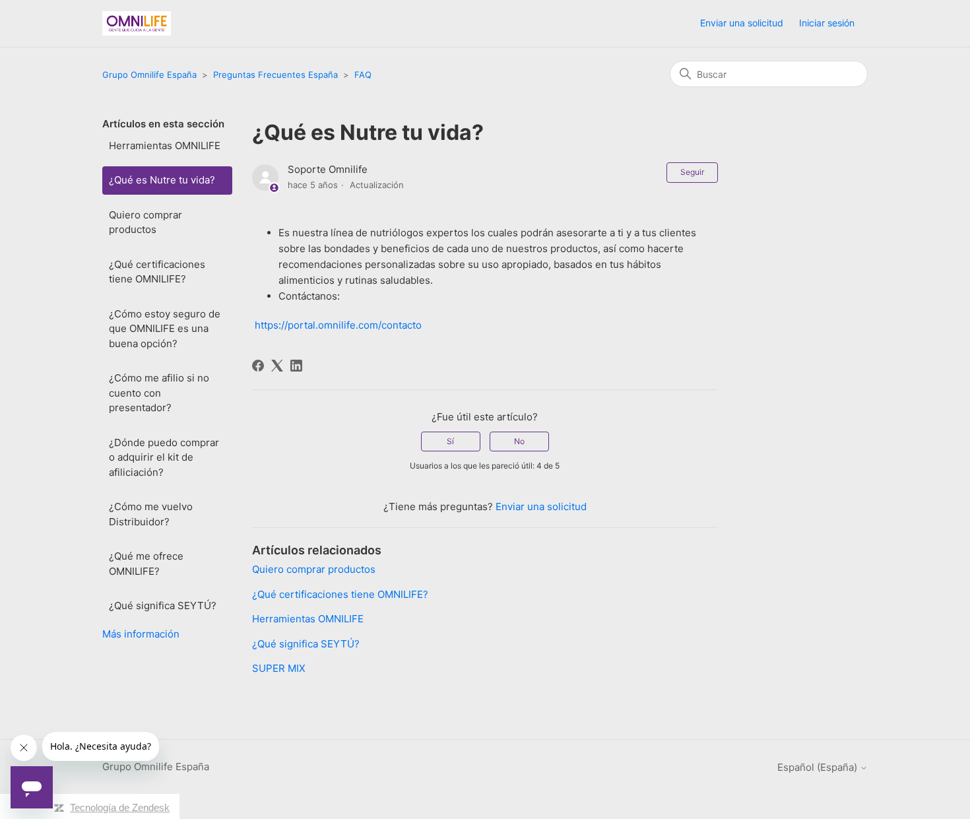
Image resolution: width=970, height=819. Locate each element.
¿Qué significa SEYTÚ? (162, 605)
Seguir (692, 172)
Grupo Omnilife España (149, 74)
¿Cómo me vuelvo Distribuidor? (151, 514)
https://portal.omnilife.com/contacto (338, 325)
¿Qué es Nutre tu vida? (162, 180)
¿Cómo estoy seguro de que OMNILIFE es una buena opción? (164, 329)
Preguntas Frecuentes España (275, 74)
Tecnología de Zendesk (120, 807)
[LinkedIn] (296, 366)
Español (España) (818, 767)
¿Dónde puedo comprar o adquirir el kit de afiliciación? (164, 457)
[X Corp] (277, 366)
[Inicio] (136, 23)
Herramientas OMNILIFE (164, 145)
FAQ (363, 74)
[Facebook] (258, 366)
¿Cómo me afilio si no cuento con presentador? (159, 393)
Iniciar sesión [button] (827, 22)
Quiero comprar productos (145, 222)
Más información (140, 634)
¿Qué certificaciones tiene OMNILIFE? (157, 272)
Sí (450, 441)
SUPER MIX (279, 668)
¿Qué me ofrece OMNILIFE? (146, 563)
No (519, 441)
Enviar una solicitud (741, 22)
